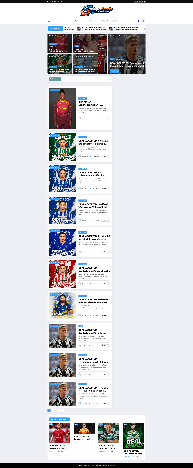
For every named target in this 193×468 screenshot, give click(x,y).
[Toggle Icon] (48, 21)
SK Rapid (62, 67)
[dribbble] (140, 2)
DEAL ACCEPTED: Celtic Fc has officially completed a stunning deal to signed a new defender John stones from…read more (133, 452)
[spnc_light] (143, 21)
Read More (139, 71)
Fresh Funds (61, 451)
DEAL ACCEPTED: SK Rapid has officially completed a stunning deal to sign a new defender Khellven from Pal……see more (59, 71)
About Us (77, 21)
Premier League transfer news (143, 57)
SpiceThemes (112, 465)
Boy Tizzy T (85, 346)
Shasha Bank (53, 36)
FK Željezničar (105, 59)
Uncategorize (53, 44)
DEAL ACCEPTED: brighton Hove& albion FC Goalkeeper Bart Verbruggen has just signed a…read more (84, 437)
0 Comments (95, 118)
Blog (77, 46)
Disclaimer (92, 21)
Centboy (137, 36)
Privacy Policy (101, 21)
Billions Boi (78, 36)
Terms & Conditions (112, 21)
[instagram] (142, 2)
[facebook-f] (135, 2)
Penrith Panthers (88, 67)
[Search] (139, 21)
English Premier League (139, 46)
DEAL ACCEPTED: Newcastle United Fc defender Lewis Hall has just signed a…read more (59, 447)
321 (58, 411)
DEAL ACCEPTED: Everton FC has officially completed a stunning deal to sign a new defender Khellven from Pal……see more (134, 28)
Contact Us (84, 21)
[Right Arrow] (143, 29)
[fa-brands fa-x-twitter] (137, 2)
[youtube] (145, 2)
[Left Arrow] (140, 29)
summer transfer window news (141, 59)
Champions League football (140, 44)
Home (70, 21)
